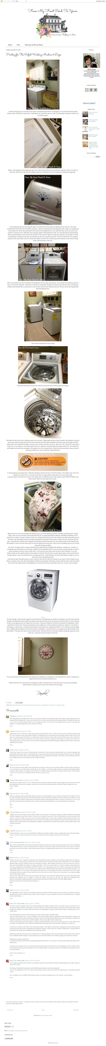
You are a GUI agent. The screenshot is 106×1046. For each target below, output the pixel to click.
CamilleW (12, 831)
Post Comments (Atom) (46, 1015)
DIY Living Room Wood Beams (93, 120)
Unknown (12, 731)
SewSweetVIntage (14, 812)
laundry (31, 705)
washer (62, 705)
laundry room (37, 705)
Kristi (11, 857)
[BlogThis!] (17, 702)
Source (43, 617)
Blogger (56, 1043)
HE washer (26, 705)
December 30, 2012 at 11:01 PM (28, 812)
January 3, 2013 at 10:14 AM (32, 960)
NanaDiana (13, 716)
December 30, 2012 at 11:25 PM (23, 831)
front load (15, 705)
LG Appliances (44, 705)
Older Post (76, 1010)
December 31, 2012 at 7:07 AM (21, 890)
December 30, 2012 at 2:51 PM (24, 716)
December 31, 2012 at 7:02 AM (21, 857)
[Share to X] (19, 702)
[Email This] (16, 702)
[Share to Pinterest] (22, 702)
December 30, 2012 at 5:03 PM (20, 793)
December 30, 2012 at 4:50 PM (30, 780)
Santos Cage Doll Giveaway (93, 113)
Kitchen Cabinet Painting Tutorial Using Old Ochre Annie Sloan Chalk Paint (93, 145)
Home (10, 45)
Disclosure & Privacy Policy (34, 45)
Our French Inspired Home (17, 842)
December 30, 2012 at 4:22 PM (21, 765)
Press (18, 45)
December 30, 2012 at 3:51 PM (20, 750)
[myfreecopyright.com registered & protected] (16, 1030)
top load (58, 705)
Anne (11, 793)
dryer (11, 705)
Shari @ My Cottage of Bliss (17, 903)
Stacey (11, 765)
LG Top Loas (52, 705)
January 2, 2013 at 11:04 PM (32, 903)
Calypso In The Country (16, 780)
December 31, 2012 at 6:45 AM (32, 842)
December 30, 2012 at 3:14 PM (23, 731)
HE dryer (20, 705)
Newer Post (10, 1010)
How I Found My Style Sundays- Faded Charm (94, 128)
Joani (11, 750)
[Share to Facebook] (20, 702)
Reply (11, 726)
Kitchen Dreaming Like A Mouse (93, 135)
